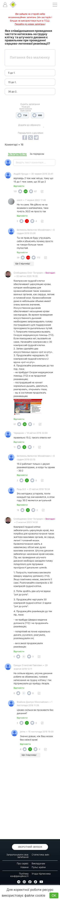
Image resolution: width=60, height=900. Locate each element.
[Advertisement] (30, 799)
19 (18, 510)
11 (15, 447)
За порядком (37, 153)
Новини (24, 867)
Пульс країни (39, 867)
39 (18, 257)
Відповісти (19, 186)
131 (15, 191)
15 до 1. (12, 82)
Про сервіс (22, 863)
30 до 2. (12, 91)
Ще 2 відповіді (22, 263)
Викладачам (38, 863)
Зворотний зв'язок (30, 846)
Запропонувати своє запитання (17, 855)
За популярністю (17, 153)
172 (38, 257)
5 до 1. (11, 72)
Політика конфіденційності (19, 874)
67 (35, 191)
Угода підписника (41, 873)
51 (15, 424)
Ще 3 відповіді (29, 755)
